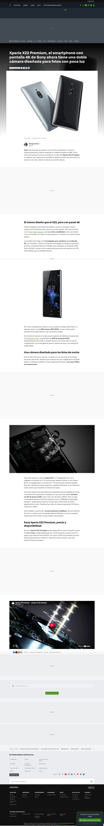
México (11, 771)
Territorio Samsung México (52, 5)
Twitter (83, 5)
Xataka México (13, 814)
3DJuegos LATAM (26, 814)
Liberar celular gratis (86, 749)
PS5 (44, 41)
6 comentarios (15, 68)
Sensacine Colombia (37, 816)
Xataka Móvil (13, 797)
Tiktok (94, 5)
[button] (34, 144)
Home (32, 5)
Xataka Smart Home (13, 801)
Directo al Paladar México (51, 814)
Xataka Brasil (13, 816)
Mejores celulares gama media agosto (29, 749)
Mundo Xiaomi (13, 804)
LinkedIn (81, 774)
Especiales (12, 763)
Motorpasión (63, 794)
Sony (46, 652)
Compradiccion (76, 799)
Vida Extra (24, 797)
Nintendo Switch (51, 41)
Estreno (23, 41)
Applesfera (12, 799)
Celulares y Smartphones (36, 652)
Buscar (91, 781)
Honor (65, 41)
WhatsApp (29, 41)
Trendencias (75, 794)
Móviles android (43, 768)
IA (34, 41)
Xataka (11, 794)
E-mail (29, 68)
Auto (39, 5)
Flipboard (26, 68)
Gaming (25, 5)
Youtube (86, 5)
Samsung (60, 41)
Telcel (40, 771)
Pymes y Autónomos (87, 797)
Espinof (36, 797)
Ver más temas (14, 774)
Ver (53, 693)
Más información (63, 824)
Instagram (88, 5)
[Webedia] (91, 1)
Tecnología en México (29, 768)
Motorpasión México (63, 814)
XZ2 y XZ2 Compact (36, 232)
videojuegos (27, 771)
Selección (17, 5)
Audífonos (76, 41)
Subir (90, 787)
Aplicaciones (42, 763)
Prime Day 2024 (14, 768)
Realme (39, 41)
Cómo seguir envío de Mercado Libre (50, 749)
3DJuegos (24, 794)
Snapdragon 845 (32, 338)
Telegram (72, 774)
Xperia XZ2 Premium (56, 652)
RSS (75, 774)
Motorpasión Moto (64, 797)
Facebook (80, 5)
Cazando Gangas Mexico (43, 760)
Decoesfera (75, 797)
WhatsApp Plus (64, 749)
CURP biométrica (75, 749)
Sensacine (37, 794)
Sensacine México (39, 814)
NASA (70, 41)
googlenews (91, 5)
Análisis (26, 759)
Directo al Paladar (51, 794)
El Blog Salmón (88, 794)
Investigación (13, 759)
